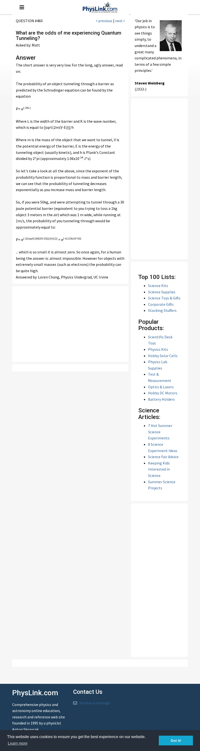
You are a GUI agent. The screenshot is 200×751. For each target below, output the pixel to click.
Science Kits (158, 285)
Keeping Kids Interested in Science (159, 469)
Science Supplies (161, 291)
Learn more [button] (18, 743)
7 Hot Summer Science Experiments (160, 431)
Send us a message (95, 702)
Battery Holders (161, 399)
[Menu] (22, 7)
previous (105, 20)
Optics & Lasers (161, 386)
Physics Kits (158, 349)
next (119, 20)
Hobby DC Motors (162, 392)
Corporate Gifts (161, 304)
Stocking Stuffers (162, 310)
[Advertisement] (73, 324)
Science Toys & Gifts (164, 298)
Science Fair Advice (163, 456)
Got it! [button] (176, 740)
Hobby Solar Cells (163, 355)
